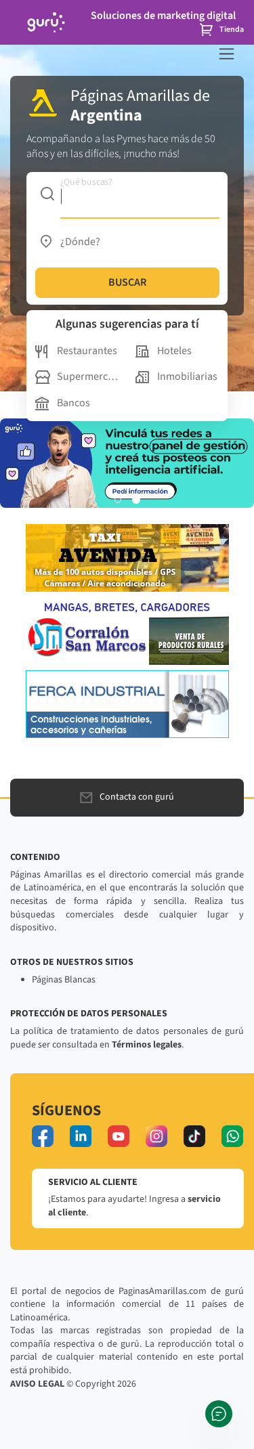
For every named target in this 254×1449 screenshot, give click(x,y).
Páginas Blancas (64, 980)
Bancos (73, 402)
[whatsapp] (232, 1136)
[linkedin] (80, 1136)
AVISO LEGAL (37, 1384)
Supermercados (88, 376)
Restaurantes (87, 350)
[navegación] (226, 54)
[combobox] (127, 194)
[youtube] (118, 1136)
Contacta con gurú (137, 797)
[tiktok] (194, 1136)
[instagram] (156, 1136)
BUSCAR (127, 282)
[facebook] (43, 1136)
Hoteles (174, 350)
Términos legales (147, 1045)
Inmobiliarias (187, 376)
